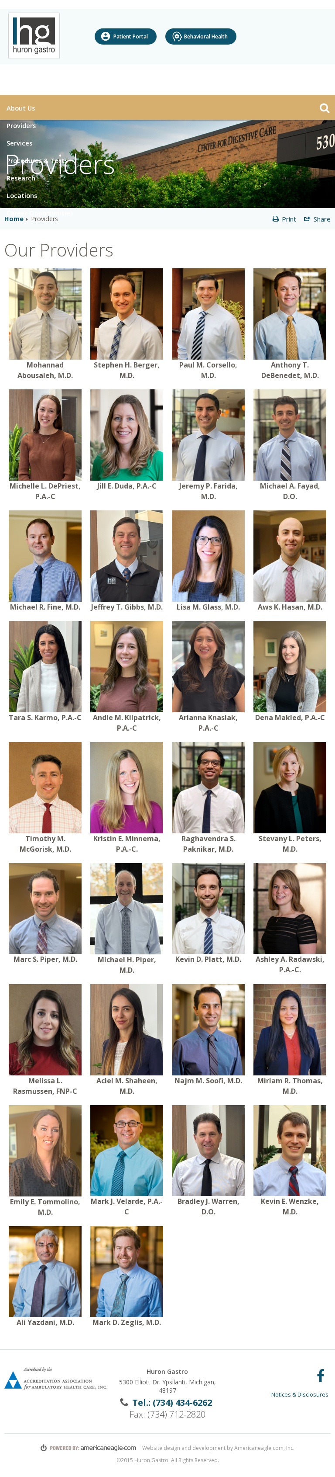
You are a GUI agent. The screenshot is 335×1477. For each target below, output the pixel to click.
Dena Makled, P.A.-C (290, 717)
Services (19, 143)
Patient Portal (130, 36)
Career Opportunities (40, 212)
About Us (22, 107)
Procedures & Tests (38, 160)
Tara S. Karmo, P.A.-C (45, 717)
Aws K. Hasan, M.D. (290, 607)
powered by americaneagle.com (89, 1447)
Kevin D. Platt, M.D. (208, 959)
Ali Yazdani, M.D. (45, 1322)
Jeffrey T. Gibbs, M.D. (127, 607)
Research (22, 177)
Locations (23, 195)
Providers (21, 125)
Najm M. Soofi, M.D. (208, 1080)
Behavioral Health (206, 36)
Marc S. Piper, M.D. (45, 959)
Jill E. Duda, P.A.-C (127, 486)
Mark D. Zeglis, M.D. (126, 1322)
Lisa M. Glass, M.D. (208, 607)
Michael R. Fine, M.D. (45, 607)
